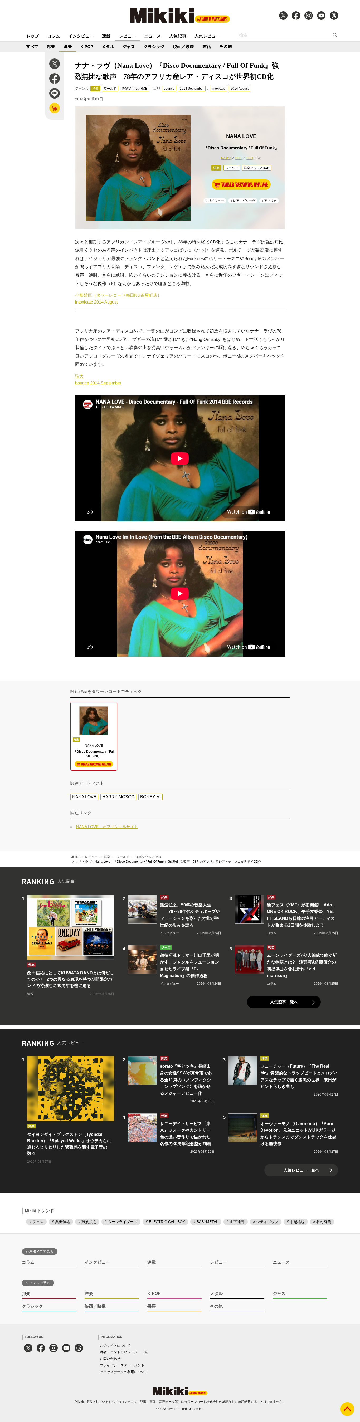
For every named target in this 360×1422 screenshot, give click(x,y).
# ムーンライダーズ (121, 1222)
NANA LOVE (84, 797)
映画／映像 (183, 46)
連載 (106, 36)
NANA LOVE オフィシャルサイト (107, 826)
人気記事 (177, 36)
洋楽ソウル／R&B (134, 88)
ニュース (152, 36)
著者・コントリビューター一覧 (124, 1352)
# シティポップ (265, 1222)
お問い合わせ (110, 1358)
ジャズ (129, 46)
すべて (32, 46)
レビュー (127, 36)
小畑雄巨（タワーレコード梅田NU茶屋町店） (118, 295)
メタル (107, 46)
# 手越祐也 (296, 1222)
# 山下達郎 (236, 1222)
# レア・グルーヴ (242, 201)
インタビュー (81, 36)
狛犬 (79, 376)
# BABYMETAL (205, 1222)
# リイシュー (215, 201)
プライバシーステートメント (122, 1365)
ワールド (110, 88)
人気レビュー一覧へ (301, 1170)
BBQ (249, 158)
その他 (225, 46)
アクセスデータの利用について (124, 1372)
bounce (169, 88)
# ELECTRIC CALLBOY (165, 1222)
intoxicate (218, 88)
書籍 (206, 46)
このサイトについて (115, 1345)
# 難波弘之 (87, 1222)
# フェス (36, 1222)
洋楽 (68, 46)
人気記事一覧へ (284, 1002)
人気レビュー (207, 36)
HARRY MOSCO (118, 797)
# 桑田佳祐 (61, 1222)
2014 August (240, 88)
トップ (32, 36)
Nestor (226, 158)
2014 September (192, 88)
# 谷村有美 (322, 1222)
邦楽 (51, 46)
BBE (238, 158)
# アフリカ (269, 201)
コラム (53, 36)
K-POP (86, 46)
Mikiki (74, 857)
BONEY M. (150, 797)
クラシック (153, 46)
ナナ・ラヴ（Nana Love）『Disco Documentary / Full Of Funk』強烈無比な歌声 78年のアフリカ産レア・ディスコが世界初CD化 (168, 861)
